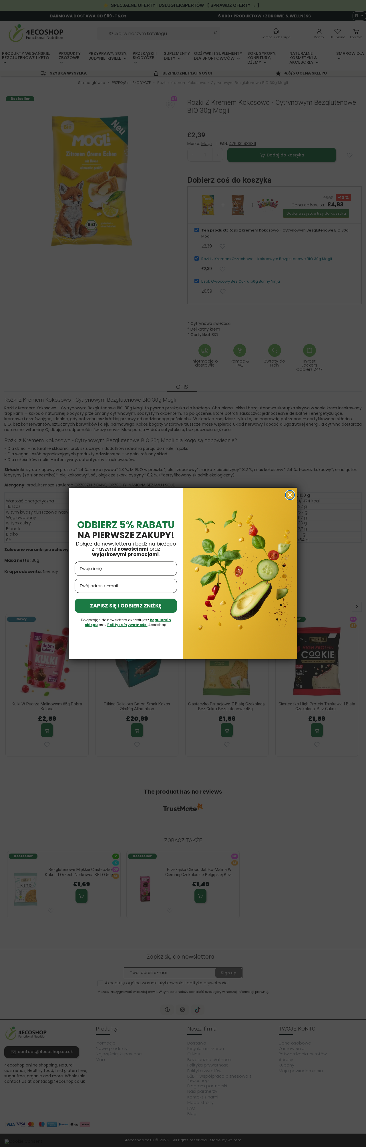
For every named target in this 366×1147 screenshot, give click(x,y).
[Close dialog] (290, 495)
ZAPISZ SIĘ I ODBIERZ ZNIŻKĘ (126, 605)
